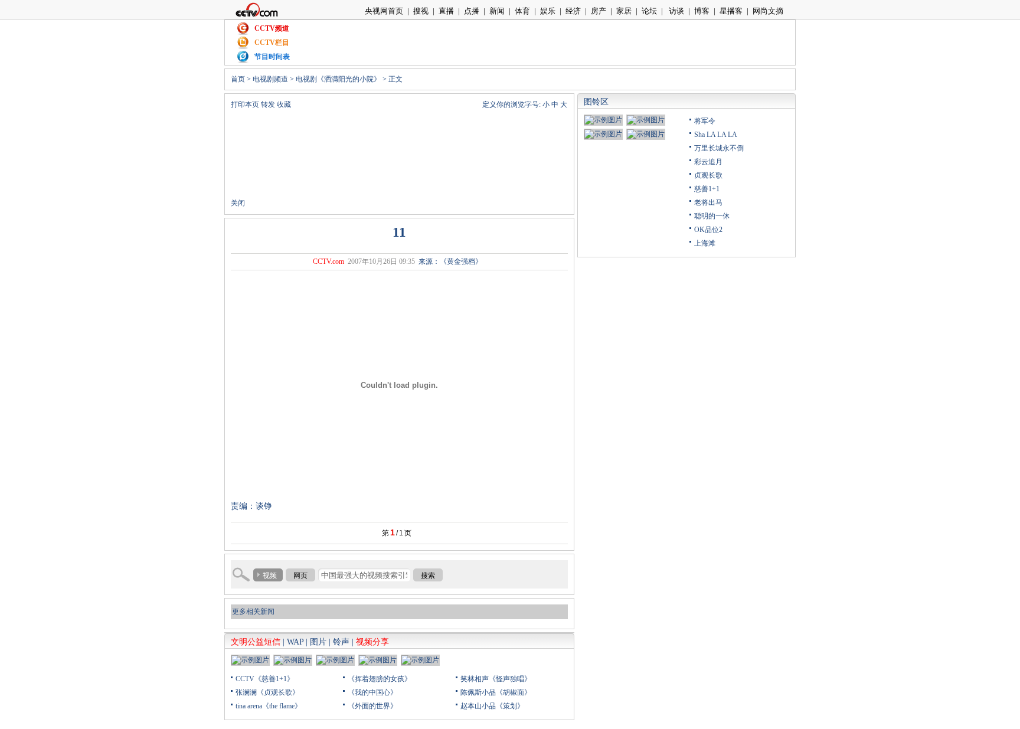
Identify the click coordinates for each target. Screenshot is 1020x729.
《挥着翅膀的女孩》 (379, 679)
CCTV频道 (271, 28)
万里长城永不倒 (719, 148)
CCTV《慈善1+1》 (265, 679)
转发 (268, 104)
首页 (238, 79)
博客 (702, 10)
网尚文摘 (768, 10)
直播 (446, 10)
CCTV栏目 (271, 42)
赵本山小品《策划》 (492, 706)
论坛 (649, 10)
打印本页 (245, 104)
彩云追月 (708, 162)
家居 (624, 10)
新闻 (497, 10)
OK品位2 (708, 229)
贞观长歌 (708, 175)
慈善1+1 (707, 189)
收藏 (284, 104)
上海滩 (704, 243)
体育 (522, 10)
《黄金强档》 (461, 261)
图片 (318, 642)
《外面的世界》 (372, 706)
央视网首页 (384, 10)
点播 (471, 10)
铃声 (341, 642)
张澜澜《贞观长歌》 (267, 692)
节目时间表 (272, 57)
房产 (598, 10)
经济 (573, 10)
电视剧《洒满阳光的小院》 (338, 79)
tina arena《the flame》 (269, 706)
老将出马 (708, 202)
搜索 (428, 575)
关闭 (238, 203)
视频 (270, 575)
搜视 (421, 10)
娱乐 (547, 10)
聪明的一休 (712, 216)
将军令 (704, 121)
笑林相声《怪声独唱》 (495, 679)
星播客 (731, 10)
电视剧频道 (270, 79)
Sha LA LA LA (715, 134)
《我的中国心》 (372, 692)
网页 (300, 575)
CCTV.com (328, 261)
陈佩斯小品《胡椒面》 (495, 692)
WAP (295, 642)
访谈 (675, 10)
